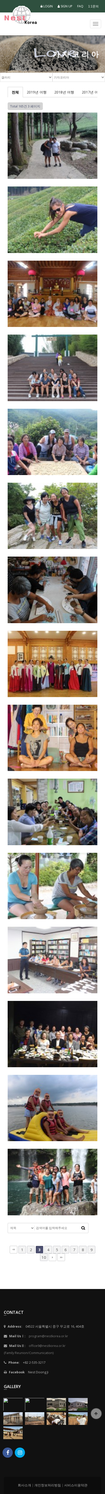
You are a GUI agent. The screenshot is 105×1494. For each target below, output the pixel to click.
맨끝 (61, 1257)
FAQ (80, 6)
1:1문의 (93, 6)
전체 (15, 92)
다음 (52, 1257)
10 (44, 1257)
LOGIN (48, 6)
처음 (13, 1249)
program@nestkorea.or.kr (48, 1336)
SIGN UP (66, 6)
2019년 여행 (37, 92)
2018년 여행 (64, 92)
